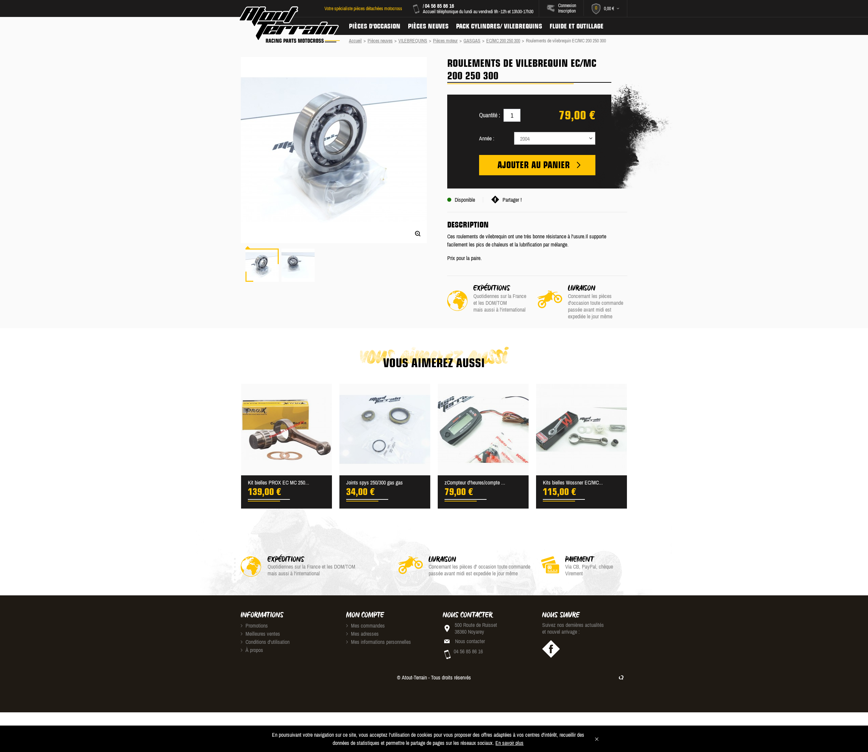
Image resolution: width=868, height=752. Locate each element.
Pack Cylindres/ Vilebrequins (499, 26)
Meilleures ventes (262, 634)
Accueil (355, 40)
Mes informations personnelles (380, 642)
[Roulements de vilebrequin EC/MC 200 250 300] (262, 265)
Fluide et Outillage (577, 26)
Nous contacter (470, 641)
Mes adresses (364, 634)
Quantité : (489, 115)
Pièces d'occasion (374, 26)
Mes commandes (367, 625)
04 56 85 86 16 (439, 6)
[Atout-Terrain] (289, 24)
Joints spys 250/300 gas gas (374, 482)
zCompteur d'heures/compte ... (475, 482)
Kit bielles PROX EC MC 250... (278, 482)
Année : (486, 138)
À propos (253, 650)
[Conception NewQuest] (621, 677)
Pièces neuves (428, 26)
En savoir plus (509, 743)
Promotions (256, 625)
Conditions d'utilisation (267, 642)
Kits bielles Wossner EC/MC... (573, 482)
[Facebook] (551, 649)
